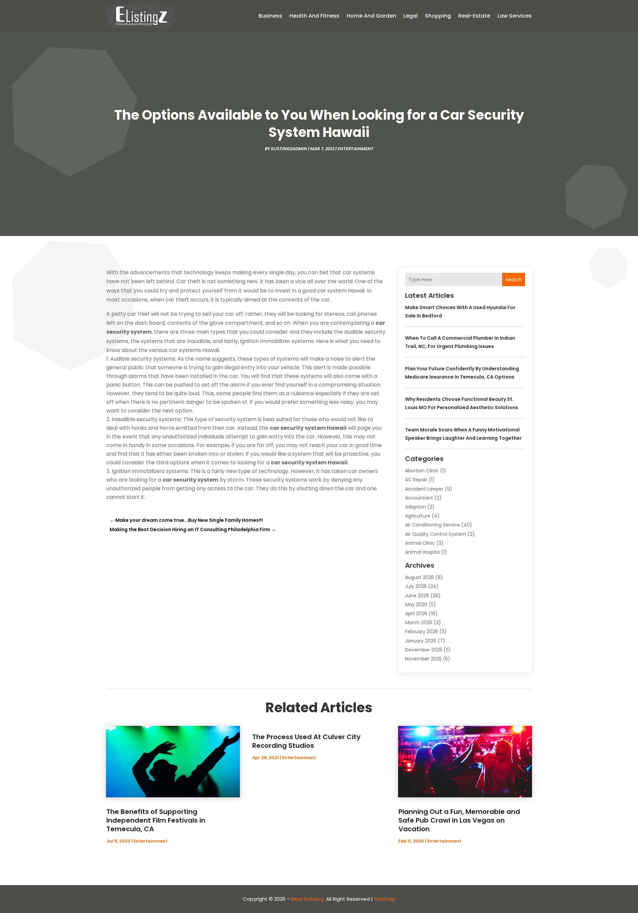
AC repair (416, 479)
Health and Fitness (314, 16)
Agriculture (417, 516)
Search (513, 279)
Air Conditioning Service (432, 524)
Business (270, 16)
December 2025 (423, 649)
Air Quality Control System (435, 534)
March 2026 (418, 622)
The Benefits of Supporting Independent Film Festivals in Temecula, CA (155, 820)
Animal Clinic (420, 543)
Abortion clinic (422, 470)
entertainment (355, 149)
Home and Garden (371, 16)
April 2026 (416, 613)
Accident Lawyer (424, 489)
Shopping (438, 16)
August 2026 (419, 577)
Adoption (415, 507)
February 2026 (421, 631)
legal (410, 16)
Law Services (514, 16)
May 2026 (416, 604)
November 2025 (423, 658)
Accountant (419, 498)
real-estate (474, 16)
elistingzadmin (289, 149)
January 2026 (420, 640)
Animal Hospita (422, 552)
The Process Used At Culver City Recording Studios (306, 741)
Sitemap (384, 898)
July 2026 (416, 586)
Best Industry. (308, 898)
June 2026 (417, 595)
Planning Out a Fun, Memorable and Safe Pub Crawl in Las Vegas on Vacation (459, 820)
